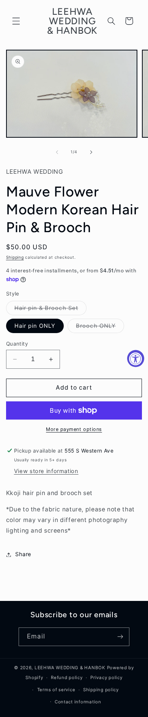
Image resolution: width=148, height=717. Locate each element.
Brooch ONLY (100, 327)
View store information (46, 471)
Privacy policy (106, 677)
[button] (16, 21)
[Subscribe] (120, 636)
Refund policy (67, 677)
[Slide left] (57, 152)
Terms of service (56, 689)
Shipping (15, 257)
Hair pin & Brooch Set (50, 309)
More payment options (74, 429)
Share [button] (23, 554)
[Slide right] (91, 152)
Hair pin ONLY (35, 325)
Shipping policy (101, 689)
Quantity (17, 344)
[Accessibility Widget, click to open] (135, 358)
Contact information (78, 701)
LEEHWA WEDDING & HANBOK (70, 667)
